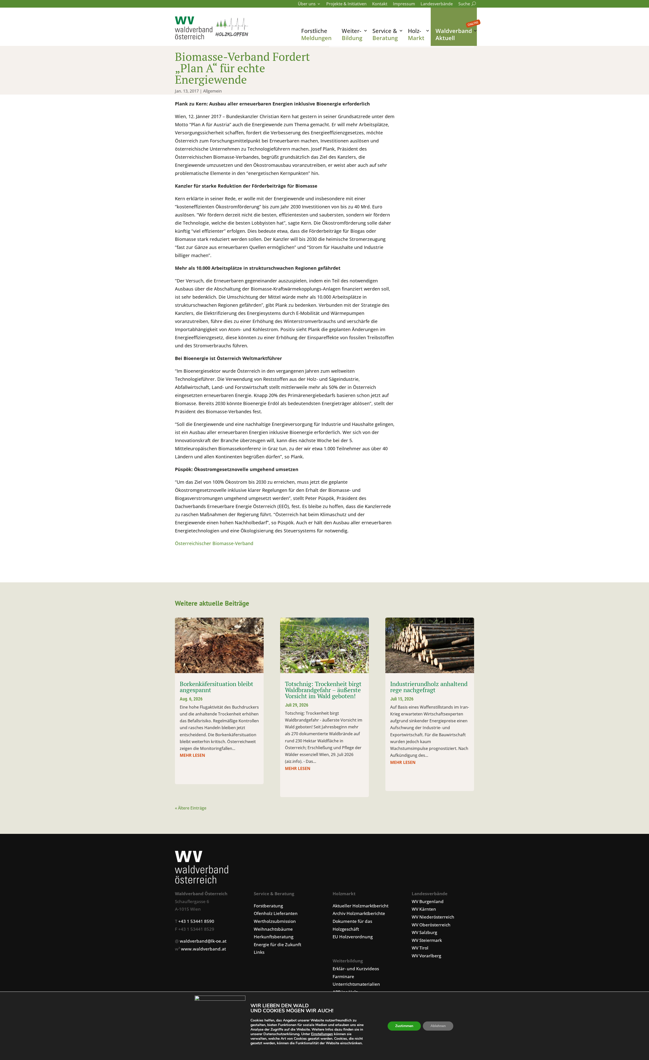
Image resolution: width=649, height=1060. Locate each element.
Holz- (416, 34)
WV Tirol (420, 948)
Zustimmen (404, 1025)
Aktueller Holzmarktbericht (360, 906)
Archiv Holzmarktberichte (359, 913)
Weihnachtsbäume (273, 929)
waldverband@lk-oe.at (203, 941)
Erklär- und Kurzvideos (356, 969)
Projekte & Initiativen (346, 4)
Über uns (307, 4)
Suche (466, 4)
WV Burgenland (428, 901)
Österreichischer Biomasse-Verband (214, 543)
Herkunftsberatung (273, 937)
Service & (385, 34)
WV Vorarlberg (426, 956)
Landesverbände (437, 4)
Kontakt (379, 4)
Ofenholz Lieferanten (276, 913)
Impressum (404, 4)
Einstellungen (322, 1034)
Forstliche (316, 34)
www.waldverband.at (203, 949)
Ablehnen (438, 1025)
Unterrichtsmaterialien (356, 984)
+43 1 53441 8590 (196, 921)
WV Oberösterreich (431, 925)
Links (259, 952)
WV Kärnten (424, 909)
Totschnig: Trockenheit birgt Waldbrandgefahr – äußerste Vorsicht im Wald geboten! (323, 690)
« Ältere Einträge (190, 808)
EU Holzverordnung (353, 937)
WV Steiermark (427, 940)
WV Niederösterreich (433, 917)
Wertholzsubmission (275, 921)
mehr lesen (192, 755)
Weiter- (352, 34)
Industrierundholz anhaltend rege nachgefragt (428, 687)
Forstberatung (268, 906)
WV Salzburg (424, 932)
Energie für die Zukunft (277, 944)
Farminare (343, 976)
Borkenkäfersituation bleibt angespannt (216, 687)
